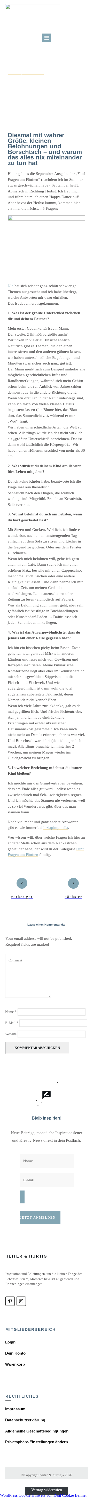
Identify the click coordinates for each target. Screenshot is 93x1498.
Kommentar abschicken (37, 1048)
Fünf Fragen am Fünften (26, 73)
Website (11, 1034)
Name (11, 1012)
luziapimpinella (55, 827)
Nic (10, 286)
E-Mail (11, 1023)
